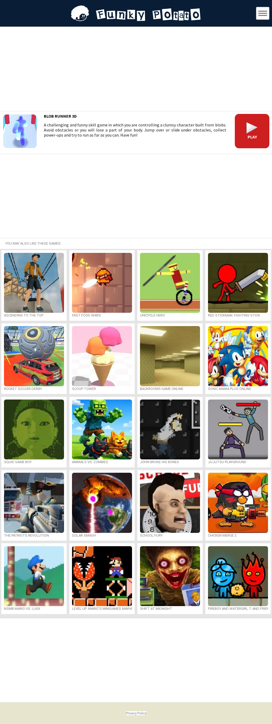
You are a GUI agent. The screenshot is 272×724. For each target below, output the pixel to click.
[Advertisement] (136, 69)
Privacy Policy (136, 713)
